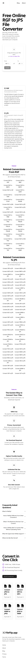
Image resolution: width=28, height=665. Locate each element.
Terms (4, 657)
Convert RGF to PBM (8, 216)
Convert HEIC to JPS (20, 293)
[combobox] (7, 63)
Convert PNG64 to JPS (20, 340)
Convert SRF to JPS (8, 365)
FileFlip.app (11, 632)
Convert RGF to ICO (20, 195)
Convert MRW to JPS (20, 313)
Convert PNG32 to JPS (20, 335)
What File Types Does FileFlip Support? (13, 534)
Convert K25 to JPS (20, 309)
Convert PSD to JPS (8, 349)
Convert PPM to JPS (20, 344)
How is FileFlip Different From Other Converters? (13, 516)
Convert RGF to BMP (20, 181)
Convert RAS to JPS (8, 352)
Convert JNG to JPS (8, 303)
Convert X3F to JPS (8, 373)
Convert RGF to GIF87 (20, 191)
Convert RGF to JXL (20, 212)
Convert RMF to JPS (20, 355)
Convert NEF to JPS (8, 317)
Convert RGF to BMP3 (20, 186)
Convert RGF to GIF (8, 190)
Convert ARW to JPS (20, 268)
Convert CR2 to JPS (8, 279)
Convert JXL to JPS (8, 309)
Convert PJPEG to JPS (20, 326)
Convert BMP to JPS (20, 271)
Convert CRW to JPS (7, 282)
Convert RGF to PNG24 (8, 225)
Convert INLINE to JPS (20, 299)
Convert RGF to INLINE (20, 200)
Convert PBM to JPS (20, 322)
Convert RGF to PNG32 (20, 225)
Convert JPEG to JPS (7, 306)
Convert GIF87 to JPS (20, 289)
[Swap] (14, 63)
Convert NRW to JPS (20, 318)
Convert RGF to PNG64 (20, 230)
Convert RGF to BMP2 (8, 186)
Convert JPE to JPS (20, 303)
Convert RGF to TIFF (8, 249)
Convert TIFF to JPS (8, 368)
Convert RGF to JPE (20, 204)
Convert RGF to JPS (8, 212)
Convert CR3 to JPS (20, 279)
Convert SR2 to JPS (20, 361)
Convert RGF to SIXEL (8, 244)
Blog (18, 3)
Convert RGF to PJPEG (20, 216)
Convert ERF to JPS (20, 285)
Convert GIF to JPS (8, 288)
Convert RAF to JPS (20, 349)
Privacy (4, 654)
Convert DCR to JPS (20, 282)
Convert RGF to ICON (8, 200)
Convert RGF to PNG (8, 220)
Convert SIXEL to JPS (8, 361)
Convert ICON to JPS (8, 299)
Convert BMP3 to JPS (20, 275)
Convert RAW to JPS (20, 352)
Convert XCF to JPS (20, 373)
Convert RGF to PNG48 (8, 230)
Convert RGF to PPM (20, 235)
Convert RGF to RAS (20, 239)
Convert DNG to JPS (7, 285)
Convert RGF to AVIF (8, 181)
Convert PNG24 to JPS (8, 335)
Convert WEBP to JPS (20, 369)
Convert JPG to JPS (20, 306)
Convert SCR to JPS (20, 358)
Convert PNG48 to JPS (8, 340)
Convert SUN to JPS (20, 365)
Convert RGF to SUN (20, 244)
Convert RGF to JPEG (8, 208)
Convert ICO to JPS (20, 296)
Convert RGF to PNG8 (8, 235)
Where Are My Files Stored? (10, 538)
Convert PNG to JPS (7, 330)
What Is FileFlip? (6, 511)
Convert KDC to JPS (8, 312)
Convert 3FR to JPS (8, 268)
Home (4, 645)
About (24, 3)
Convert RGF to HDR (8, 195)
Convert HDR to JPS (7, 293)
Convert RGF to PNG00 (20, 220)
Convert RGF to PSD (8, 240)
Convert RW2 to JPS (7, 358)
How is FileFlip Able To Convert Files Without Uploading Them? (13, 528)
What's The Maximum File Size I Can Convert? (13, 522)
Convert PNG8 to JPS (8, 345)
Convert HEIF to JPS (7, 296)
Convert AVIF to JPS (8, 271)
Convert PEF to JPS (8, 325)
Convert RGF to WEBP (20, 249)
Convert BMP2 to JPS (8, 275)
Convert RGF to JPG (20, 207)
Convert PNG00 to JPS (20, 330)
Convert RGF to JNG (7, 204)
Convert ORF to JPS (8, 322)
